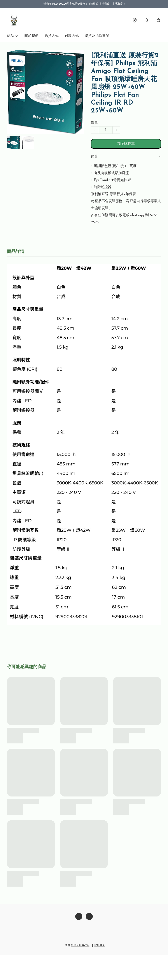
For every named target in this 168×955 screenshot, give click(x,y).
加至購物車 (126, 144)
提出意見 (99, 945)
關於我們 (31, 36)
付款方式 (72, 36)
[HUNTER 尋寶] (14, 20)
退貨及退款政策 (97, 36)
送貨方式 (52, 36)
